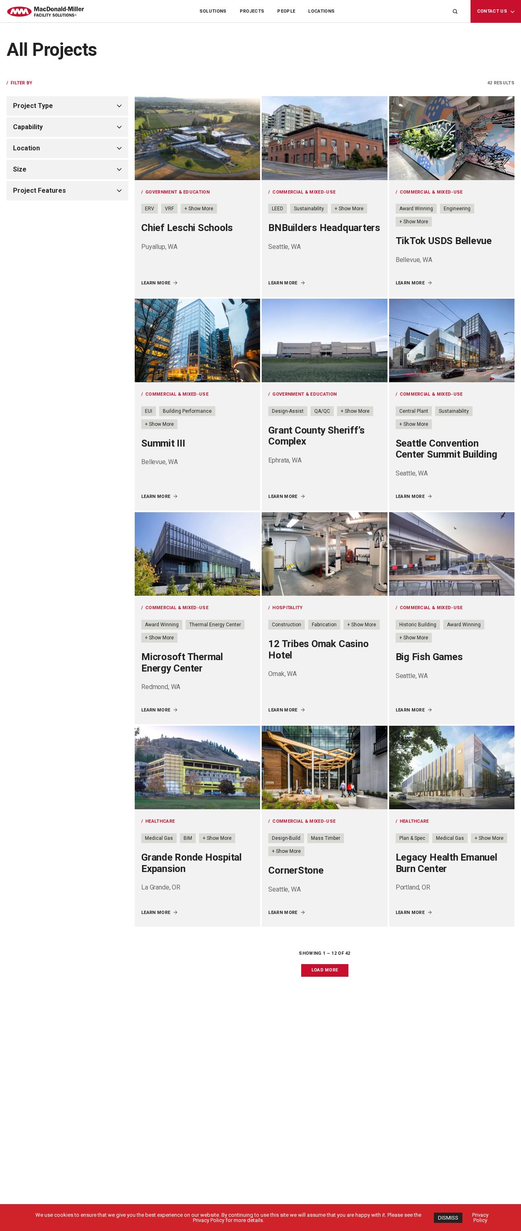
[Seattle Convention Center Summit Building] (451, 341)
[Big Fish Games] (451, 554)
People (286, 11)
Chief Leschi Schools (187, 227)
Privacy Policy (480, 1217)
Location (26, 148)
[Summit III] (197, 341)
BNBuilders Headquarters (324, 227)
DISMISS (448, 1218)
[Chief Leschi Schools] (197, 138)
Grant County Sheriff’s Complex (316, 436)
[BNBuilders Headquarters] (324, 138)
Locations (321, 11)
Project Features (39, 190)
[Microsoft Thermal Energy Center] (197, 554)
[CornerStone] (324, 768)
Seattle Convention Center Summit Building (446, 449)
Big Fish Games (429, 657)
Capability (28, 127)
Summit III (163, 443)
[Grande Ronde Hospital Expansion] (197, 768)
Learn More (155, 283)
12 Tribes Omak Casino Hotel (318, 649)
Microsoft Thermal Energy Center (182, 662)
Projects (252, 11)
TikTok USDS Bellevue (444, 241)
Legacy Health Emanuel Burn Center (446, 863)
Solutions (213, 11)
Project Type (33, 106)
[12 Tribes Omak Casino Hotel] (324, 554)
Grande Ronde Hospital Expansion (191, 863)
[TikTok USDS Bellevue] (451, 138)
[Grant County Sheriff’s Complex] (324, 341)
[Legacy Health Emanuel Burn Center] (451, 768)
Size (19, 169)
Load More (324, 970)
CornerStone (295, 870)
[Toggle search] (455, 11)
